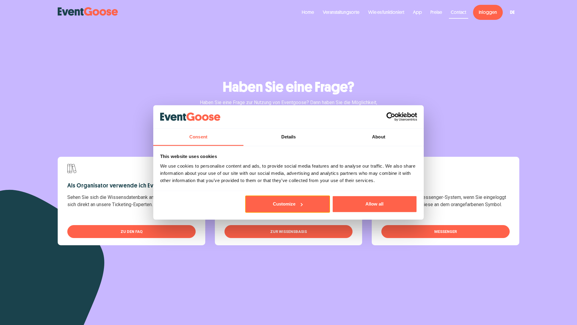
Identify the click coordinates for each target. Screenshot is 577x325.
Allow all (374, 203)
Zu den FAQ (131, 231)
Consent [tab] (198, 136)
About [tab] (378, 136)
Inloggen (488, 12)
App (417, 12)
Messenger (445, 231)
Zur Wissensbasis (288, 231)
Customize (284, 203)
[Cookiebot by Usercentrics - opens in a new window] (391, 116)
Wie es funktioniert (386, 12)
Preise (436, 12)
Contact (458, 12)
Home (308, 12)
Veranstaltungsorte (341, 12)
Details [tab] (288, 136)
